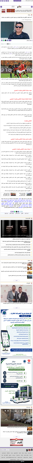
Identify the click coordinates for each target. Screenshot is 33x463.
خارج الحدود (4, 453)
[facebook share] (7, 40)
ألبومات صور (6, 455)
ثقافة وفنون (16, 453)
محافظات (8, 453)
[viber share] (11, 211)
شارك (9, 40)
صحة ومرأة (18, 455)
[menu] (32, 7)
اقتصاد (20, 453)
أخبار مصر (29, 453)
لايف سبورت (3, 457)
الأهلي (10, 53)
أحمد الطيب (27, 52)
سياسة (26, 453)
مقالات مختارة (26, 455)
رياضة (23, 453)
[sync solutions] (22, 461)
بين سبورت (6, 213)
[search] (1, 7)
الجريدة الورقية (17, 0)
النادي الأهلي (15, 47)
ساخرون (10, 455)
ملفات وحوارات (25, 457)
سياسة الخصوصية (13, 459)
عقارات (22, 455)
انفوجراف (30, 457)
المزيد (16, 280)
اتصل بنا (18, 459)
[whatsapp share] (3, 40)
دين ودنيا (13, 455)
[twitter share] (5, 40)
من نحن (21, 459)
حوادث (12, 453)
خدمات (30, 455)
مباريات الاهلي (12, 213)
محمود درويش (29, 40)
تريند (2, 455)
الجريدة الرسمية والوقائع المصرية (11, 457)
